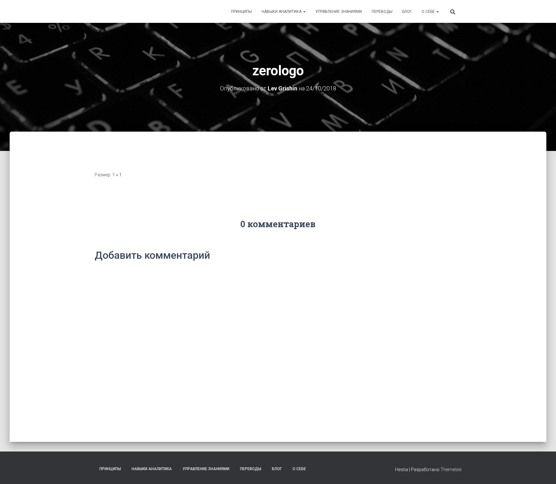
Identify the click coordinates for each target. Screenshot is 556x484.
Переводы (382, 11)
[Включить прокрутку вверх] (543, 471)
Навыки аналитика (282, 11)
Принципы (241, 11)
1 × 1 (117, 174)
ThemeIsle (450, 469)
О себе (429, 11)
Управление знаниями (338, 11)
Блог (407, 11)
